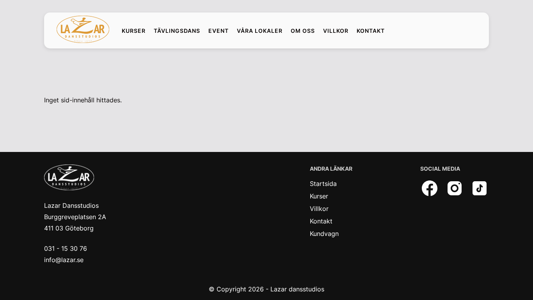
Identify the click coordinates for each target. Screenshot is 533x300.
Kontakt (371, 31)
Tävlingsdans (177, 31)
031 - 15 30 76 (65, 248)
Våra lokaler (259, 31)
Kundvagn (324, 234)
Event (218, 31)
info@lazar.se (64, 260)
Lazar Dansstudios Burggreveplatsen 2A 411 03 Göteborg (75, 217)
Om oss (303, 31)
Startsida (323, 184)
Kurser (134, 31)
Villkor (335, 31)
